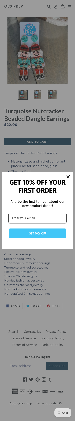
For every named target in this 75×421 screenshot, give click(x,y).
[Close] (68, 176)
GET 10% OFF (37, 233)
